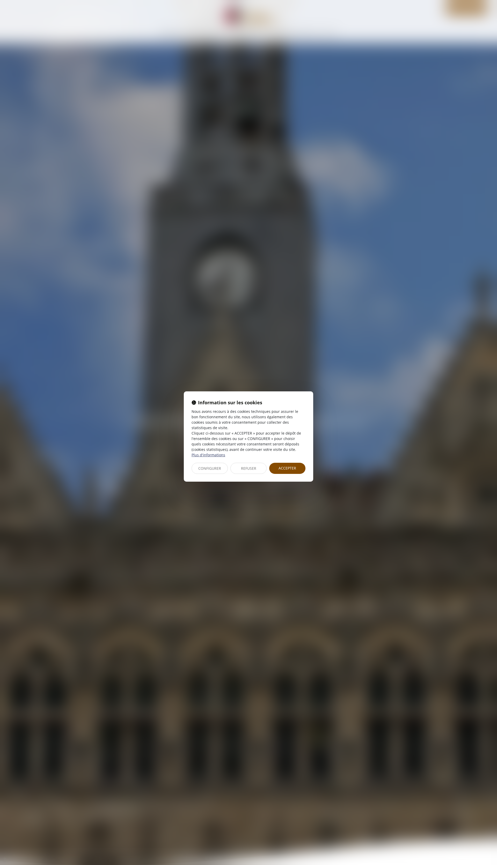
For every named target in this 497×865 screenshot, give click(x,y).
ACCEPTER (287, 468)
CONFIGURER (209, 468)
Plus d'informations (208, 454)
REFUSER (248, 468)
